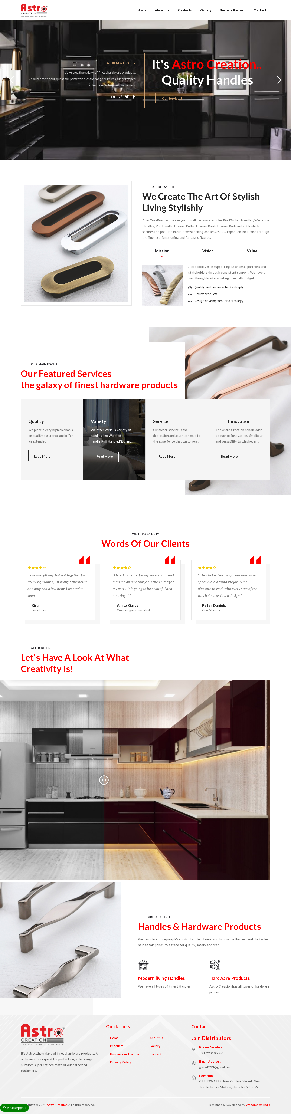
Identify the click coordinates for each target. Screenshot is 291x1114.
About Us (162, 10)
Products (185, 10)
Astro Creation (57, 1105)
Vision (208, 251)
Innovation (239, 421)
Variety (98, 421)
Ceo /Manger (211, 610)
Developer (39, 610)
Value (252, 251)
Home (141, 10)
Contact (260, 10)
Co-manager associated (133, 610)
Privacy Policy (120, 1062)
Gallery (206, 10)
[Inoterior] (34, 10)
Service (160, 421)
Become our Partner (125, 1054)
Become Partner (232, 10)
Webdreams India (258, 1105)
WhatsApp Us (16, 1108)
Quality (36, 421)
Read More (39, 111)
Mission (162, 251)
